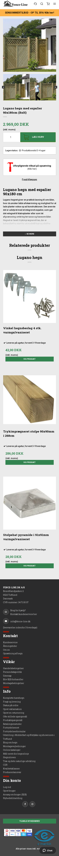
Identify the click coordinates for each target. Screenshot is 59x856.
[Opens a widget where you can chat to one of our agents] (47, 850)
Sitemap (7, 675)
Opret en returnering (13, 712)
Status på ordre (10, 705)
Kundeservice (10, 642)
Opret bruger (9, 790)
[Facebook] (25, 804)
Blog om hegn (10, 742)
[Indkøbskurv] (48, 3)
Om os (6, 649)
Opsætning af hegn (13, 653)
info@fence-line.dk (20, 621)
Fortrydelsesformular (14, 731)
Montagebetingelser (13, 683)
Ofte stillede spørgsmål (15, 716)
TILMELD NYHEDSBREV (29, 821)
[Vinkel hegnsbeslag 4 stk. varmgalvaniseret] (29, 296)
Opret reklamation (12, 709)
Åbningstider (10, 646)
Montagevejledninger (14, 746)
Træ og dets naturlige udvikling (19, 761)
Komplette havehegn (13, 697)
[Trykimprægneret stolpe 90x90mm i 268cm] (29, 399)
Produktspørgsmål (12, 720)
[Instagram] (33, 804)
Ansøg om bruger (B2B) (15, 794)
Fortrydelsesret (11, 727)
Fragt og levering (12, 701)
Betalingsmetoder (12, 724)
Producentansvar (12, 772)
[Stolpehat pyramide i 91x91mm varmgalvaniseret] (29, 503)
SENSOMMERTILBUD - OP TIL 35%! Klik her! (29, 12)
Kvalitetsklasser (11, 768)
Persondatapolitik (12, 671)
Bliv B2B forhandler (13, 679)
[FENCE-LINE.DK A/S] (16, 3)
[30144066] (35, 3)
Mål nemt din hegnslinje (16, 753)
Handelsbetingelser (13, 668)
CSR (5, 764)
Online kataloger (11, 749)
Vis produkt (29, 359)
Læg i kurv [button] (38, 137)
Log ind (7, 787)
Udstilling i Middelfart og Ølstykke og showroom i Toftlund (29, 737)
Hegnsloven (9, 757)
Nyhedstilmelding (12, 798)
